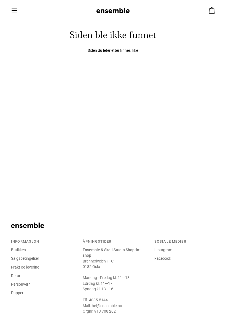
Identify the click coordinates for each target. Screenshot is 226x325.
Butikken (18, 250)
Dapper (17, 293)
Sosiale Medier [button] (170, 241)
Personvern (21, 284)
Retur (15, 275)
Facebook (162, 258)
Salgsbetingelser (25, 258)
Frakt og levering (25, 267)
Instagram (163, 250)
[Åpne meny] (19, 10)
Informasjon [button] (25, 241)
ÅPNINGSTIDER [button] (97, 241)
